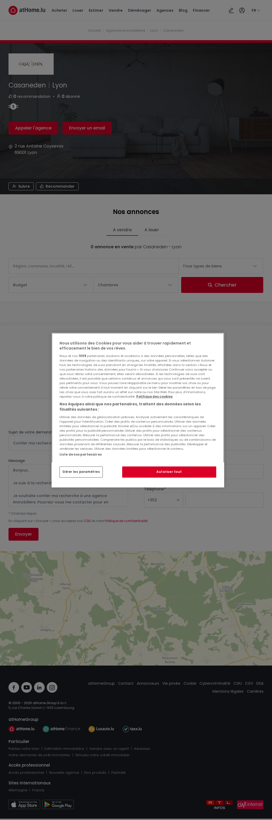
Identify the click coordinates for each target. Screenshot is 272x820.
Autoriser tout (169, 472)
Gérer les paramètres (81, 472)
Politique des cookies (154, 396)
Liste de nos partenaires (81, 454)
